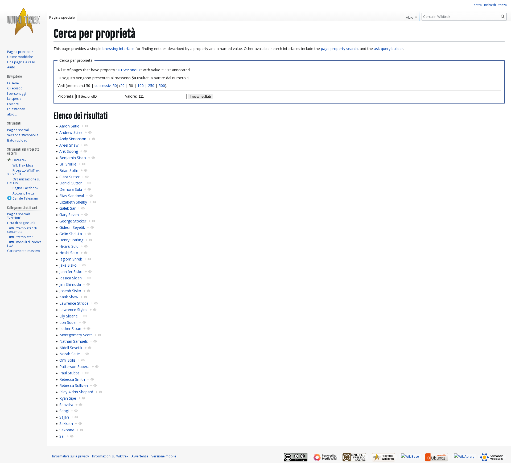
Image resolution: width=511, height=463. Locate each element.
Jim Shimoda (70, 284)
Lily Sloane (68, 316)
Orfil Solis (67, 360)
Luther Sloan (70, 328)
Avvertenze (139, 456)
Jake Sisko (68, 265)
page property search (339, 48)
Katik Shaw (68, 296)
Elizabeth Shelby (73, 202)
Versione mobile (163, 456)
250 (151, 85)
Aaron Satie (69, 126)
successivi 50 (105, 85)
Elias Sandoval (71, 195)
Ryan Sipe (67, 398)
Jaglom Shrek (70, 259)
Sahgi (64, 410)
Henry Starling (71, 239)
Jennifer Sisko (71, 271)
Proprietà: (65, 96)
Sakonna (66, 429)
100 (140, 85)
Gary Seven (69, 214)
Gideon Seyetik (72, 227)
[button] (411, 16)
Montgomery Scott (75, 334)
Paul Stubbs (69, 372)
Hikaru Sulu (69, 246)
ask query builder (388, 48)
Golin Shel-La (70, 233)
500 (162, 85)
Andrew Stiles (71, 132)
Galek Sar (67, 208)
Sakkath (66, 423)
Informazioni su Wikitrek (110, 456)
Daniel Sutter (70, 182)
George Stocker (72, 221)
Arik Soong (68, 151)
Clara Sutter (69, 176)
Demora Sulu (70, 189)
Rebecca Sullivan (73, 385)
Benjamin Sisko (72, 157)
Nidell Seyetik (70, 347)
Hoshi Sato (68, 252)
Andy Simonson (72, 138)
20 (122, 85)
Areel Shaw (69, 145)
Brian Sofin (68, 170)
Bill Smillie (67, 164)
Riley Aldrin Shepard (76, 391)
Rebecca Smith (72, 379)
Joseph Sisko (70, 290)
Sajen (64, 417)
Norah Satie (69, 353)
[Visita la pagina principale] (23, 21)
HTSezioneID (129, 69)
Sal (61, 436)
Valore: (131, 96)
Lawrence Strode (74, 303)
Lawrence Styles (73, 309)
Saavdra (66, 404)
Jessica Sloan (70, 277)
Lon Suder (68, 322)
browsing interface (118, 48)
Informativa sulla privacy (70, 456)
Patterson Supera (74, 366)
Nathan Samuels (73, 341)
